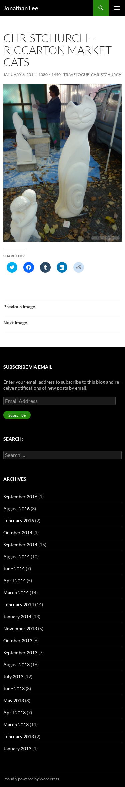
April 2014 (14, 580)
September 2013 (20, 652)
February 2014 (18, 604)
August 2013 (16, 664)
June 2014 (14, 568)
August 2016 (16, 508)
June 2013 (14, 688)
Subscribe (17, 415)
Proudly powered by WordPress (31, 778)
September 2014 (20, 544)
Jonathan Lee (20, 8)
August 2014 (16, 556)
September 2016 (20, 496)
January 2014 (17, 616)
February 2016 (18, 520)
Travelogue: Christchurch (92, 74)
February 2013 (18, 736)
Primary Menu (117, 8)
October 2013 (17, 640)
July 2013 (13, 676)
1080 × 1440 (49, 74)
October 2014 (17, 532)
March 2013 (16, 724)
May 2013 (13, 700)
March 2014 (16, 592)
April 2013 (14, 712)
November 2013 (20, 628)
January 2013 (17, 748)
